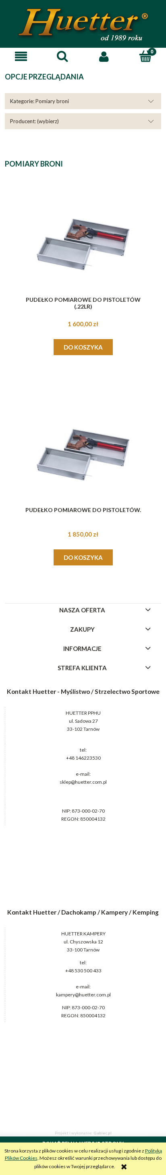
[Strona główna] (83, 24)
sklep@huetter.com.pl (83, 782)
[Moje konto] (103, 56)
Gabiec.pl (102, 1132)
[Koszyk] (145, 56)
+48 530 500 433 (83, 971)
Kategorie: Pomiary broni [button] (39, 101)
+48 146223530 (83, 758)
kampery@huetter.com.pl (83, 995)
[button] (21, 56)
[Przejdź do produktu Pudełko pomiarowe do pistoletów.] (83, 455)
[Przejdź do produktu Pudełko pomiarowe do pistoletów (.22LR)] (83, 244)
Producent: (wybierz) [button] (34, 121)
